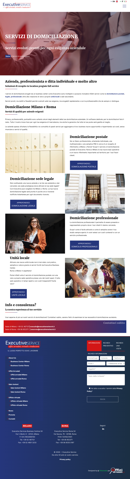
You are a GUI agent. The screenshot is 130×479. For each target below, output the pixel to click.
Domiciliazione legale (23, 204)
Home (8, 56)
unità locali (55, 97)
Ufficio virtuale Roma (19, 405)
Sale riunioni (13, 384)
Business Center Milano (20, 361)
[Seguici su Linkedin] (103, 429)
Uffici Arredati (14, 371)
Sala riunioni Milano (18, 388)
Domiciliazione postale (84, 165)
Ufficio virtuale (14, 398)
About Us (12, 358)
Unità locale (18, 293)
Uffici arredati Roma (19, 379)
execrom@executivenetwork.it (43, 329)
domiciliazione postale (115, 94)
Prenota (12, 415)
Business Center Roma (20, 366)
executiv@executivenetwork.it (42, 326)
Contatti (12, 419)
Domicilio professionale (85, 245)
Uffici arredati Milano (19, 375)
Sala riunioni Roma (18, 392)
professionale (16, 97)
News (11, 411)
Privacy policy (65, 459)
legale (7, 97)
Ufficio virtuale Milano (19, 401)
